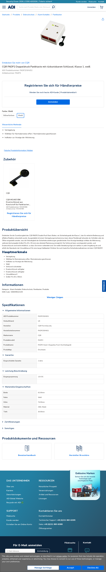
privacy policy (61, 556)
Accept (70, 567)
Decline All (93, 567)
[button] (104, 286)
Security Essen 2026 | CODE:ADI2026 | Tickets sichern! (29, 1)
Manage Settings (43, 567)
